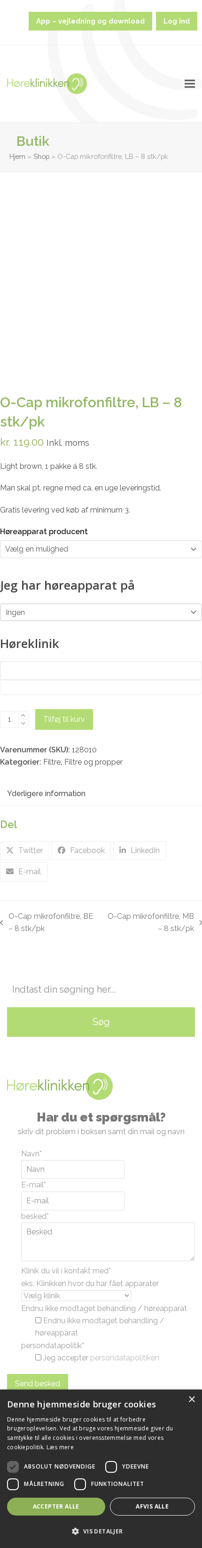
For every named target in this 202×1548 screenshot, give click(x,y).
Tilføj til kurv (64, 719)
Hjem (17, 156)
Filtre (52, 762)
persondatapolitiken (124, 1357)
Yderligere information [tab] (46, 793)
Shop (41, 156)
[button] (190, 84)
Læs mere (60, 1447)
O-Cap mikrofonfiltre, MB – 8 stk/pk (149, 923)
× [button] (191, 1399)
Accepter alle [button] (56, 1506)
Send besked (37, 1383)
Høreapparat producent (44, 531)
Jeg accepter (101, 1357)
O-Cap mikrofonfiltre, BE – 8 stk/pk (46, 923)
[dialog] (101, 1469)
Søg (101, 1021)
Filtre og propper (93, 762)
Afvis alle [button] (152, 1506)
